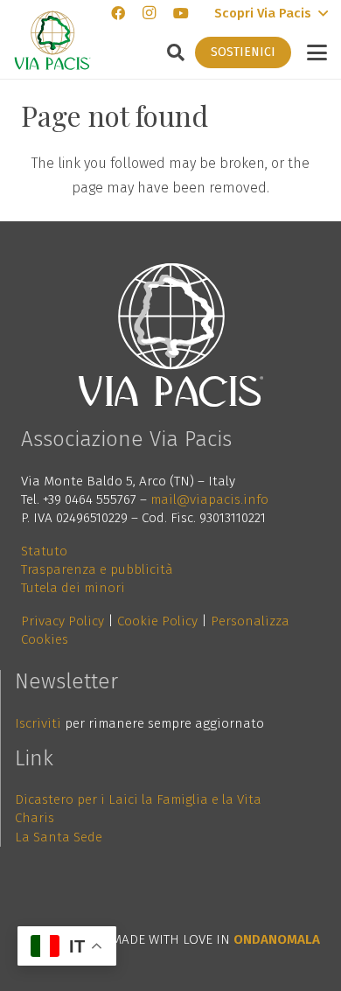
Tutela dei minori (73, 588)
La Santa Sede (58, 837)
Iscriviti (38, 723)
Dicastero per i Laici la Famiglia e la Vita (138, 799)
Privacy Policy (62, 621)
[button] (270, 13)
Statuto (44, 551)
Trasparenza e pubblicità (97, 569)
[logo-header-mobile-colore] (52, 40)
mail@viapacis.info (209, 499)
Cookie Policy (157, 621)
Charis (34, 818)
